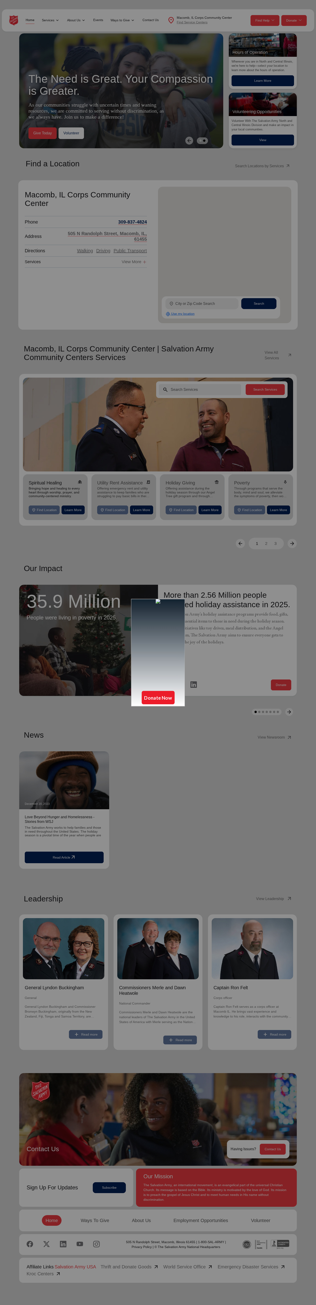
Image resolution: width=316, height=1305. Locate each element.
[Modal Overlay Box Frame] (158, 652)
